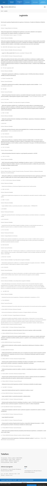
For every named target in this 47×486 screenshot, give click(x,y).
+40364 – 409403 (15, 459)
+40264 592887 (19, 457)
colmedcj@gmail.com (28, 470)
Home (2, 11)
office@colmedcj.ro (38, 470)
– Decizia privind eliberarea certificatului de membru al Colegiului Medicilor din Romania (19, 312)
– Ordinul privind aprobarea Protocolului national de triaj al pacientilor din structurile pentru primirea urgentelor (23, 306)
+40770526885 (4, 459)
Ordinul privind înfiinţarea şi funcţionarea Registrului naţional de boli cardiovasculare (19, 186)
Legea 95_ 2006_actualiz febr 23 (8, 53)
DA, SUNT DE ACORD (31, 485)
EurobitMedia (30, 480)
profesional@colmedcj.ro (29, 472)
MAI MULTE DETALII (42, 485)
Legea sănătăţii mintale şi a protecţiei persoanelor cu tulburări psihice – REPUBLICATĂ (19, 205)
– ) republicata (20, 438)
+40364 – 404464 (13, 462)
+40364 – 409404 (8, 460)
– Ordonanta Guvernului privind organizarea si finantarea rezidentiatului (15, 297)
